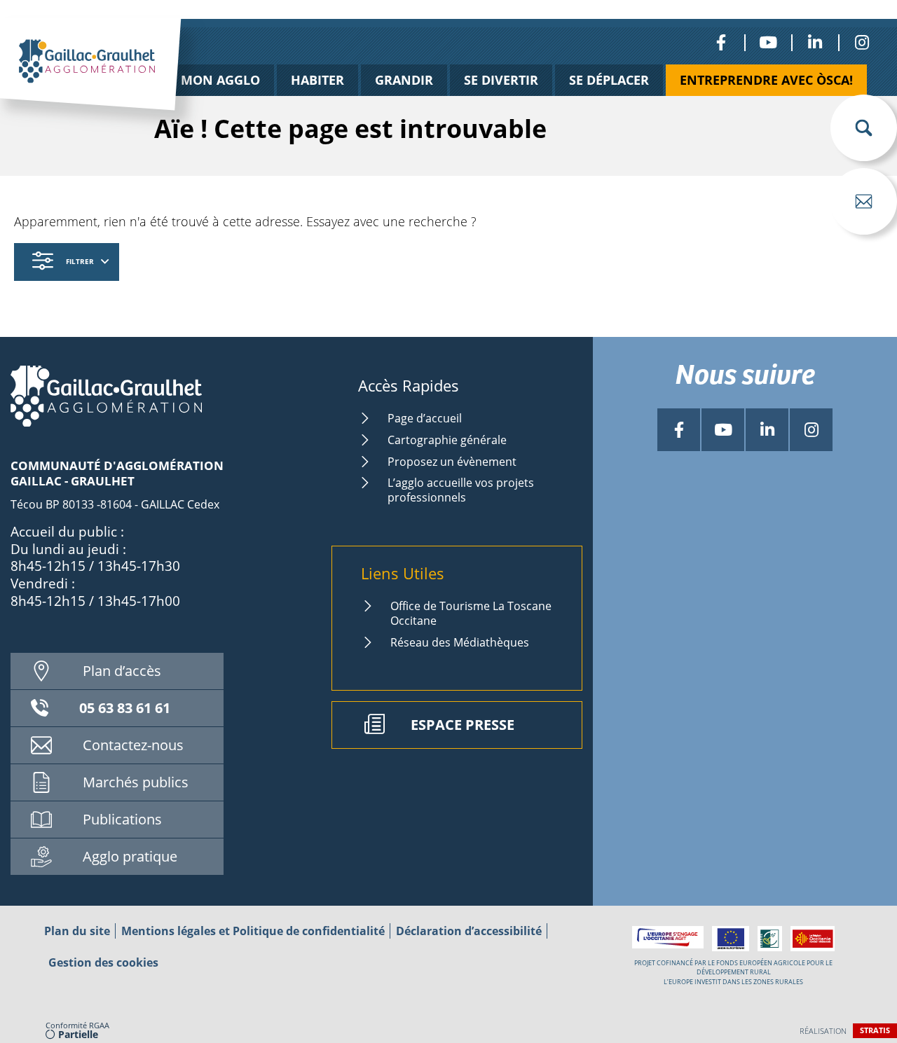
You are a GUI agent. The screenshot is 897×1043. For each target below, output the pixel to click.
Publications (122, 819)
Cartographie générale (447, 440)
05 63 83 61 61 (124, 707)
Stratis (875, 1030)
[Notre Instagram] (861, 42)
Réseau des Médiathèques (459, 642)
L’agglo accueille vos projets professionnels (461, 490)
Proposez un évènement (452, 461)
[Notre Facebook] (720, 42)
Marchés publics (136, 782)
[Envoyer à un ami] (863, 201)
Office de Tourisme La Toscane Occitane (471, 613)
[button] (863, 128)
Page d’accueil (425, 418)
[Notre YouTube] (767, 42)
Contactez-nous (133, 744)
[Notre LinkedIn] (814, 42)
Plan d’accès (122, 670)
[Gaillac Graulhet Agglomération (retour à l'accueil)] (112, 79)
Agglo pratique (130, 856)
